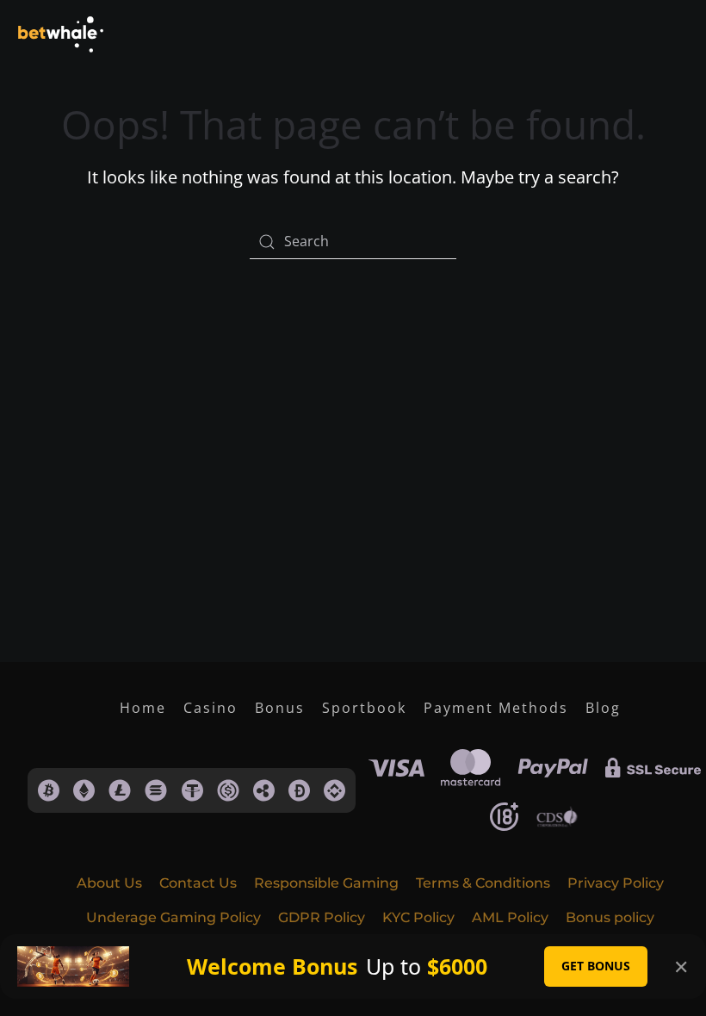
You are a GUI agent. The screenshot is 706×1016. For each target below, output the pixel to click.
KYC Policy (418, 917)
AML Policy (510, 917)
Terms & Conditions (483, 883)
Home (143, 707)
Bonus (280, 707)
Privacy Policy (615, 883)
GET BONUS (595, 965)
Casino (210, 707)
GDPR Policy (321, 917)
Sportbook (364, 707)
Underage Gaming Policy (173, 917)
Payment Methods (496, 707)
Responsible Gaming (326, 883)
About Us (109, 883)
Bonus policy (610, 917)
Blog (603, 707)
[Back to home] (60, 34)
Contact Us (198, 883)
